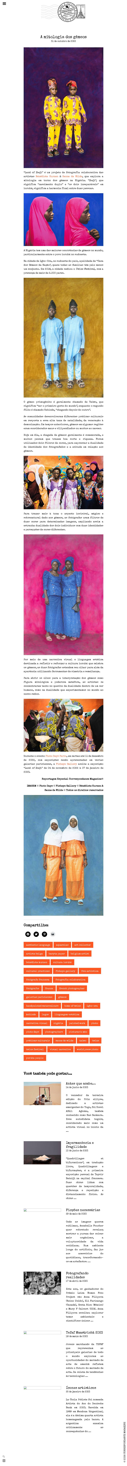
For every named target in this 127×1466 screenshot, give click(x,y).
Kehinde (31, 1015)
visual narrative (60, 1049)
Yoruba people (34, 1058)
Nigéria (58, 1023)
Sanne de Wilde (72, 176)
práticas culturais (38, 1041)
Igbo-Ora (92, 1006)
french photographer (72, 989)
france (49, 989)
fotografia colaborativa (70, 980)
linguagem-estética (67, 1015)
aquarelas (62, 945)
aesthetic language (38, 945)
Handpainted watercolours (42, 1006)
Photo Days (32, 1032)
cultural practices (38, 971)
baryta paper (57, 954)
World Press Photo (87, 1049)
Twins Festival (35, 1049)
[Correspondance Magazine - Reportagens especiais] (63, 11)
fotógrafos (32, 989)
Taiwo (82, 1041)
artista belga (34, 954)
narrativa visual (36, 1023)
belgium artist (80, 954)
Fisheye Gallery (66, 764)
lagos (45, 1015)
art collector (82, 945)
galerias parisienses (39, 997)
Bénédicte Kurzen (47, 176)
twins (95, 1041)
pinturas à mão (78, 1032)
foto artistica (90, 971)
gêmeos (62, 997)
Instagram (5, 1461)
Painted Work (77, 1023)
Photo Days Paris (55, 756)
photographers (54, 1032)
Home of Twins (72, 1006)
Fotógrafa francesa (37, 980)
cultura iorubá (62, 962)
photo (94, 1023)
